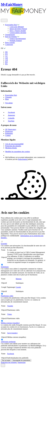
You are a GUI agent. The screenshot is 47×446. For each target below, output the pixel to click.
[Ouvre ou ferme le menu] (4, 20)
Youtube (10, 306)
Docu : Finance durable (18, 31)
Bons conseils (10, 42)
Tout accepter (6, 360)
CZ (6, 56)
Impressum (21, 362)
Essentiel (4, 244)
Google (18, 287)
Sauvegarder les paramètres (21, 360)
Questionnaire (10, 35)
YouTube (11, 121)
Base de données (11, 37)
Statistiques (5, 267)
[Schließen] (3, 365)
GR (6, 58)
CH (6, 60)
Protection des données (9, 362)
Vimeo (9, 314)
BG (6, 64)
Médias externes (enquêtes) (10, 323)
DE (6, 52)
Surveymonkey (12, 333)
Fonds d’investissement (18, 39)
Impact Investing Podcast (18, 29)
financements (23, 159)
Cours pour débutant (17, 27)
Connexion (9, 44)
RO (6, 62)
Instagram (11, 115)
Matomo (19, 279)
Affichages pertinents (8, 342)
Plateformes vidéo (7, 296)
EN (6, 54)
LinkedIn (11, 118)
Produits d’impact (16, 41)
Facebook (11, 112)
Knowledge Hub (11, 25)
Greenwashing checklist (18, 33)
